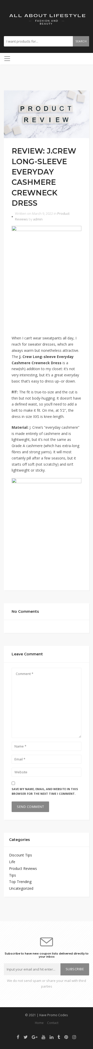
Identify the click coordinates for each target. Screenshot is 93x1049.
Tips (12, 875)
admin (38, 219)
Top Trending (20, 881)
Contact (52, 1023)
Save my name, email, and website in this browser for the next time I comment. (45, 791)
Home (39, 1023)
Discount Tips (20, 855)
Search (81, 41)
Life (12, 861)
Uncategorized (21, 888)
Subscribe (75, 969)
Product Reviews (23, 868)
